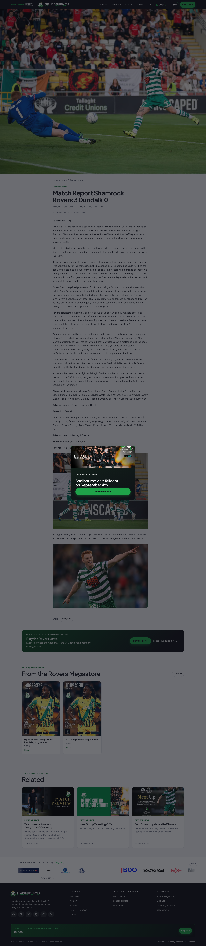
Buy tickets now (103, 491)
